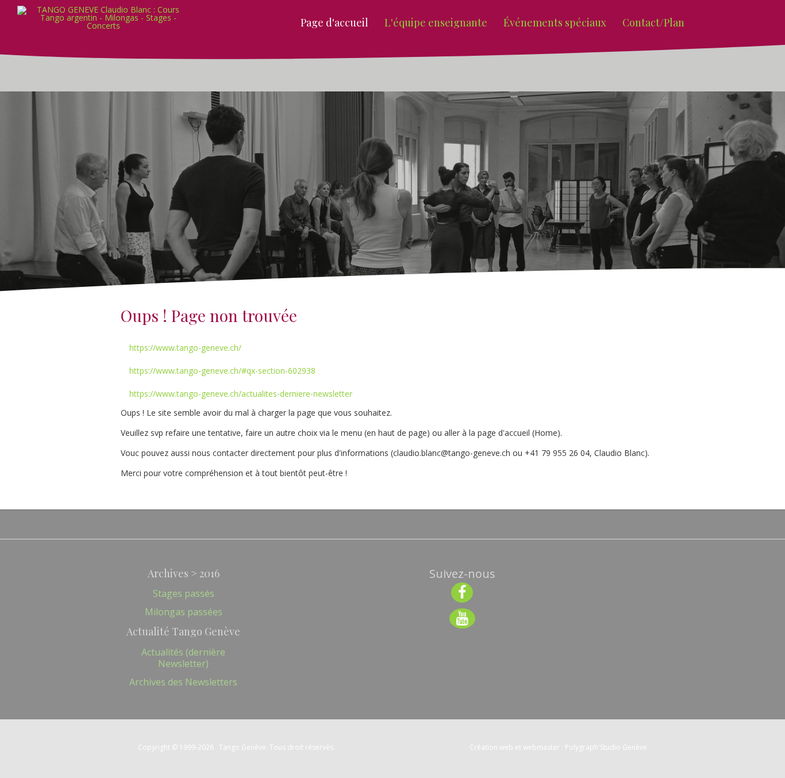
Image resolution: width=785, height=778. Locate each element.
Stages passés (183, 593)
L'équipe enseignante (435, 22)
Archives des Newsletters (183, 682)
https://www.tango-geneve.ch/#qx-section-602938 (222, 370)
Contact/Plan (653, 22)
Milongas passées (183, 611)
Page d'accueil (334, 22)
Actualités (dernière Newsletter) (183, 658)
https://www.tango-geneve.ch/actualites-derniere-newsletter (240, 393)
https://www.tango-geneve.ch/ (185, 347)
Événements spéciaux (554, 22)
